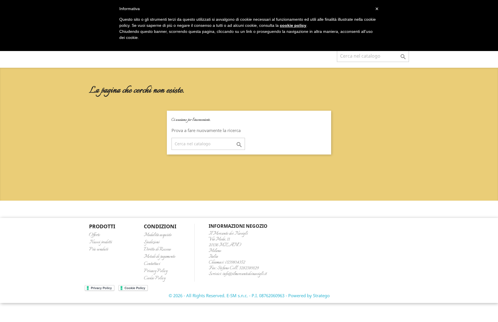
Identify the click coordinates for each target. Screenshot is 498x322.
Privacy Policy (155, 271)
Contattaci (152, 264)
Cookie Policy (154, 278)
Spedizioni (151, 242)
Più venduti (98, 249)
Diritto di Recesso (157, 249)
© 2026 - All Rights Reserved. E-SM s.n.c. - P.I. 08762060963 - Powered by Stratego (249, 295)
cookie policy (293, 25)
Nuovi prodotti (100, 242)
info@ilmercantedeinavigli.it (244, 274)
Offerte (94, 235)
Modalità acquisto (157, 235)
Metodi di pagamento (159, 256)
